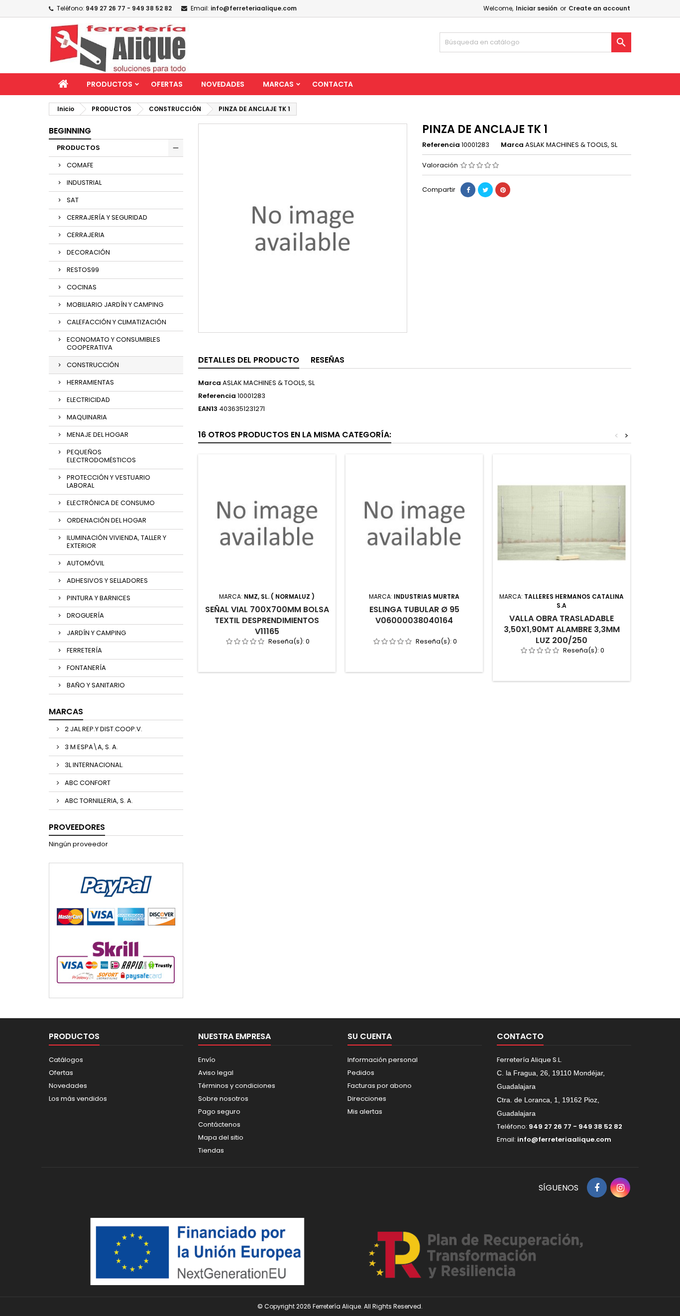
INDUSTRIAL (84, 182)
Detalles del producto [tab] (248, 360)
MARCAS (278, 84)
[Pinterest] (502, 189)
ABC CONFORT (87, 783)
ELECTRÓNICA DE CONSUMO (111, 503)
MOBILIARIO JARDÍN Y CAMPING (115, 304)
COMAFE (80, 165)
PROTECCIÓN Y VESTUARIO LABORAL (108, 481)
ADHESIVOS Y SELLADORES (107, 580)
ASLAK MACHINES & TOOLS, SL (269, 383)
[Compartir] (467, 189)
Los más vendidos (78, 1098)
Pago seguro (219, 1111)
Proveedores (77, 827)
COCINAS (82, 287)
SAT (73, 200)
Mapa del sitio (220, 1137)
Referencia (441, 144)
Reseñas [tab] (327, 360)
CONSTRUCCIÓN (93, 365)
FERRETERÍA (84, 650)
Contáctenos (219, 1124)
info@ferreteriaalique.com (254, 8)
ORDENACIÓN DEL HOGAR (106, 520)
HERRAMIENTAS (90, 382)
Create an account (599, 8)
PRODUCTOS (109, 84)
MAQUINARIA (87, 417)
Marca (512, 144)
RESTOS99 (83, 269)
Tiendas (211, 1150)
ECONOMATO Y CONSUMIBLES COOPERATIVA (113, 343)
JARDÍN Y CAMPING (96, 633)
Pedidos (360, 1072)
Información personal (382, 1059)
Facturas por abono (379, 1085)
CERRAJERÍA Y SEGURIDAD (107, 217)
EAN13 (208, 408)
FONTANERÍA (86, 667)
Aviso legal (215, 1072)
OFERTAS (167, 84)
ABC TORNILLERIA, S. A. (98, 800)
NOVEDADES (222, 84)
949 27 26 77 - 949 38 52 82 (129, 8)
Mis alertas (364, 1111)
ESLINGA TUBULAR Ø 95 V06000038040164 (414, 615)
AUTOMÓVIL (85, 563)
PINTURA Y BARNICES (98, 598)
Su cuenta (369, 1036)
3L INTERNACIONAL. (93, 765)
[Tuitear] (485, 189)
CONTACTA (332, 84)
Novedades (68, 1085)
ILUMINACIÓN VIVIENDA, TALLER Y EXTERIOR (116, 541)
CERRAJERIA (86, 235)
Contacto (520, 1036)
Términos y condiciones (236, 1085)
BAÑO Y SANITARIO (96, 685)
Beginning (70, 130)
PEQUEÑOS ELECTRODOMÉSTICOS (101, 456)
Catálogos (66, 1059)
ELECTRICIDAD (88, 399)
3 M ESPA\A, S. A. (90, 747)
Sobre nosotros (223, 1098)
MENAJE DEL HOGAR (97, 434)
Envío (207, 1059)
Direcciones (366, 1098)
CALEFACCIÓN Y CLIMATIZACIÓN (116, 322)
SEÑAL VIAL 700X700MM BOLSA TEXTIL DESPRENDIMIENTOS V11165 (267, 620)
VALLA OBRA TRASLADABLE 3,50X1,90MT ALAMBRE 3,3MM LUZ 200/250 (562, 629)
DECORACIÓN (88, 252)
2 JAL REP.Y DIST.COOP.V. (102, 729)
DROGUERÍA (85, 615)
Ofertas (61, 1072)
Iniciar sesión (537, 8)
